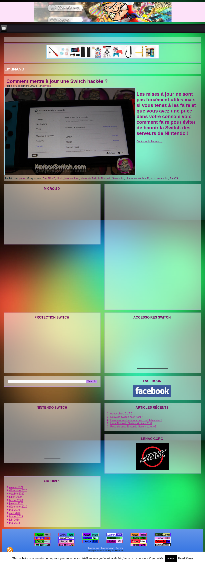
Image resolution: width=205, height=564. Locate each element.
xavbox (46, 85)
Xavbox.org (93, 548)
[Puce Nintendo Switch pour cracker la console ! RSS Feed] (10, 550)
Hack (60, 178)
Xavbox (119, 548)
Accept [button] (171, 558)
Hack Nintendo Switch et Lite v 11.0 (131, 423)
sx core (155, 178)
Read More (185, 558)
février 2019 (16, 516)
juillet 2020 (15, 496)
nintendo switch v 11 (137, 178)
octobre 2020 (16, 493)
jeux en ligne (71, 178)
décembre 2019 (18, 506)
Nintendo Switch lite (112, 178)
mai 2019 (14, 509)
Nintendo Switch (90, 178)
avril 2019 (14, 513)
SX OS (174, 178)
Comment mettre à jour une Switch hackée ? (57, 81)
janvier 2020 (16, 503)
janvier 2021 (16, 487)
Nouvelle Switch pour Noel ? (126, 416)
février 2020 (16, 500)
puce (22, 178)
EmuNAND (49, 178)
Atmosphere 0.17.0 (121, 413)
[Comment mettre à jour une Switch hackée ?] (70, 175)
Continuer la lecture (149, 141)
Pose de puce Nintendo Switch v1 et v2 (133, 426)
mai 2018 (14, 522)
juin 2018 (14, 519)
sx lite (164, 178)
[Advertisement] (102, 39)
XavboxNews (107, 548)
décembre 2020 (18, 490)
